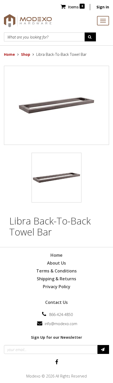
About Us (56, 263)
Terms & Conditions (56, 271)
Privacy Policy (56, 286)
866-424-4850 (61, 314)
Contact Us (56, 302)
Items (75, 6)
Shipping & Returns (56, 279)
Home (9, 54)
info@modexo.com (61, 323)
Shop (25, 54)
